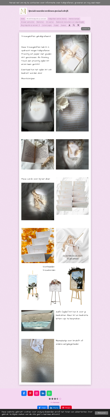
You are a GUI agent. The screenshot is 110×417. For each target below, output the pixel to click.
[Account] (69, 25)
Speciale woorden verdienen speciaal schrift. (48, 11)
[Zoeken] (74, 25)
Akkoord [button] (101, 413)
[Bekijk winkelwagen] (78, 25)
